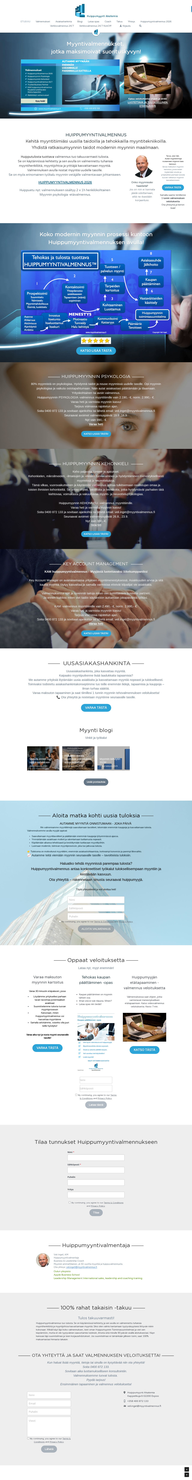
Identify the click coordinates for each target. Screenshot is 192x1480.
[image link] (144, 1027)
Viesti (32, 1420)
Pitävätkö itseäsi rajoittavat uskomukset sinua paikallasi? (77, 759)
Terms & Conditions (104, 921)
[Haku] (140, 25)
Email (32, 1403)
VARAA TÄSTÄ (173, 187)
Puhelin (73, 916)
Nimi (72, 899)
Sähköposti (76, 908)
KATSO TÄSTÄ (144, 1050)
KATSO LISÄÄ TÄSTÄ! (96, 433)
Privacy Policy (126, 921)
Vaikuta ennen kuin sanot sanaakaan (40, 761)
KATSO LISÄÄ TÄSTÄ (96, 351)
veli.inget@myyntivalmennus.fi (81, 1267)
